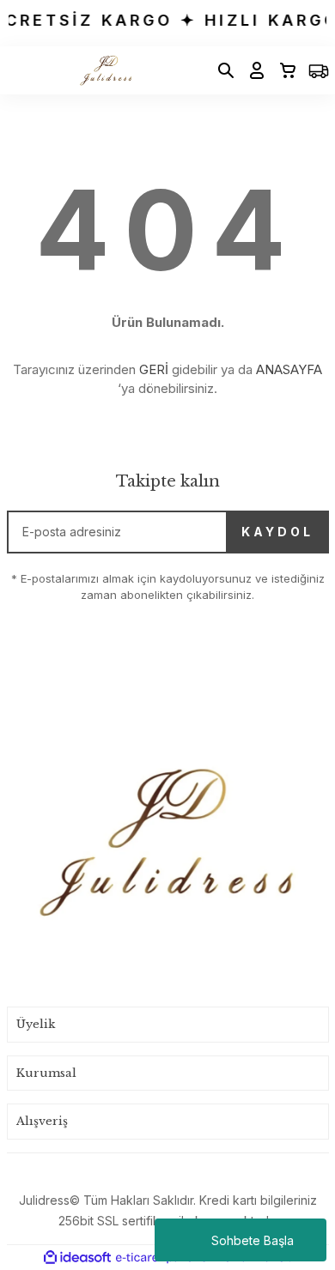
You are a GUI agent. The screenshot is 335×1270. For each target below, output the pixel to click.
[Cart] (282, 70)
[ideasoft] (77, 1257)
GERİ (153, 369)
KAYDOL (277, 531)
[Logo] (105, 70)
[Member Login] (251, 70)
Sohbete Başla (252, 1240)
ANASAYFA (289, 369)
